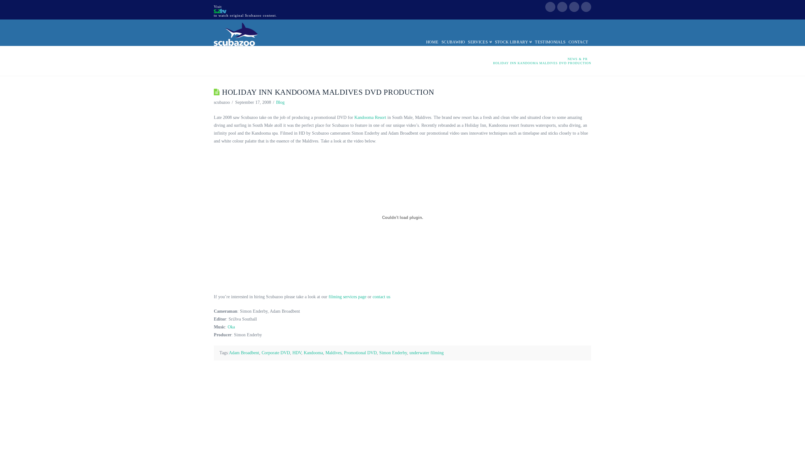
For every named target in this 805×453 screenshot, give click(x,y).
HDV (296, 352)
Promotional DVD (360, 352)
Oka (231, 327)
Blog (280, 102)
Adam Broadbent (244, 352)
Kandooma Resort (370, 117)
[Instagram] (586, 7)
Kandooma (313, 352)
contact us (381, 296)
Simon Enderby (393, 352)
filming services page (347, 296)
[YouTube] (574, 7)
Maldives (333, 352)
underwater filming (426, 352)
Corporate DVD (276, 352)
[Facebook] (550, 7)
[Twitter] (562, 7)
